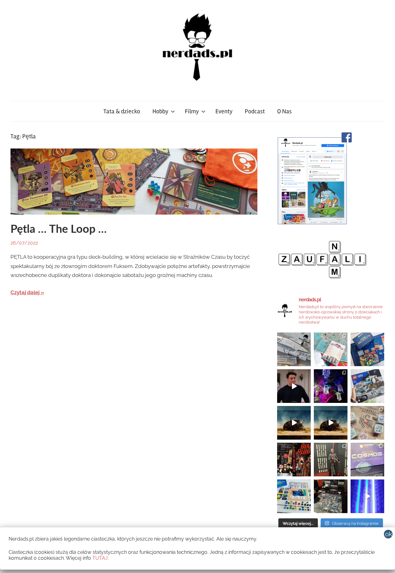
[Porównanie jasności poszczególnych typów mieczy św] (367, 496)
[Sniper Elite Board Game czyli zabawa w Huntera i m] (330, 496)
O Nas (284, 111)
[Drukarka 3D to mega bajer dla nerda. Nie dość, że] (294, 349)
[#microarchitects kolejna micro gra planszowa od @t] (294, 496)
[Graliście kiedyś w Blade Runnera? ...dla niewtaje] (294, 459)
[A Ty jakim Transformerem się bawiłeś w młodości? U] (294, 423)
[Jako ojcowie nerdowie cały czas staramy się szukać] (367, 423)
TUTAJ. (100, 558)
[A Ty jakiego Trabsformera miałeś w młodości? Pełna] (330, 423)
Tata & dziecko (121, 111)
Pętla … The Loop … (58, 229)
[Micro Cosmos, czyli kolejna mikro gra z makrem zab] (367, 459)
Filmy (192, 111)
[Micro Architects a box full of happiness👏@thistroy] (367, 349)
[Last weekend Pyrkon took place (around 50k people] (330, 459)
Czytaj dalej (25, 292)
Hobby (160, 111)
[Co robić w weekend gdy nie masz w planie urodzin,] (330, 349)
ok (388, 534)
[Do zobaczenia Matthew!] (294, 386)
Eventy (223, 111)
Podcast (255, 111)
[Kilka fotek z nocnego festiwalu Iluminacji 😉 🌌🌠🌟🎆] (330, 386)
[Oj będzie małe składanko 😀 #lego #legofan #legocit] (367, 386)
